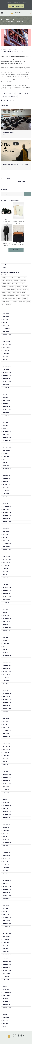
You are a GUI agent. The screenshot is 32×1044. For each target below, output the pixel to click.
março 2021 (6, 503)
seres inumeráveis (12, 96)
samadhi (19, 298)
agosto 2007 (6, 1011)
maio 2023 (5, 422)
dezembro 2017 (7, 624)
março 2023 (6, 428)
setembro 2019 (7, 559)
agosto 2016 (6, 674)
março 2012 (6, 839)
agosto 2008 (6, 973)
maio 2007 (5, 1020)
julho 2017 (6, 640)
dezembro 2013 (7, 774)
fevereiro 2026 (7, 328)
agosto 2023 (6, 412)
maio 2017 (5, 646)
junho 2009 (6, 942)
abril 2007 (5, 1023)
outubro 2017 (6, 631)
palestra (4, 295)
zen (2, 304)
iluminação (25, 93)
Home (2, 21)
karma (8, 289)
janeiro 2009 (6, 958)
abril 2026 (5, 322)
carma (24, 277)
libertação (4, 96)
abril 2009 (5, 948)
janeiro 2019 (6, 584)
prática (17, 295)
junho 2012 (6, 830)
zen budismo (8, 304)
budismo (13, 277)
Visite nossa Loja (16, 249)
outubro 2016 (6, 668)
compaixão (12, 93)
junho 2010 (6, 905)
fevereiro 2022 (7, 469)
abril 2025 (5, 359)
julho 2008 (6, 976)
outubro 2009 (6, 930)
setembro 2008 (7, 970)
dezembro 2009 (7, 923)
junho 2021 (6, 493)
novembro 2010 (7, 889)
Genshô (18, 286)
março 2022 (6, 465)
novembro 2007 (7, 1001)
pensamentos (10, 295)
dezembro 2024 (7, 372)
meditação (25, 289)
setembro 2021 (7, 484)
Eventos (5, 264)
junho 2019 (6, 568)
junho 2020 (6, 531)
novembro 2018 (7, 590)
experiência (21, 283)
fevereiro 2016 (7, 693)
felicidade (4, 286)
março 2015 (6, 727)
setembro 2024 (7, 381)
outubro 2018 (6, 593)
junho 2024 (6, 391)
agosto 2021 (6, 487)
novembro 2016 (7, 665)
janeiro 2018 (6, 621)
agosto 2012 (6, 824)
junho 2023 (6, 419)
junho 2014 (6, 755)
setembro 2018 (7, 596)
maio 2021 (5, 497)
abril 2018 (5, 612)
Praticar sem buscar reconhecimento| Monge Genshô (16, 164)
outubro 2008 (6, 967)
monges (19, 292)
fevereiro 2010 (7, 917)
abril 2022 (5, 462)
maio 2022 (5, 459)
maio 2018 (5, 609)
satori (3, 301)
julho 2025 (6, 350)
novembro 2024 (7, 375)
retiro (28, 295)
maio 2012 (5, 833)
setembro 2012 (7, 821)
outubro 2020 (6, 518)
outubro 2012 (6, 817)
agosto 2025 (6, 347)
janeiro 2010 (6, 920)
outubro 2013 (6, 780)
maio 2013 (5, 796)
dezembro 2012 (7, 811)
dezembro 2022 (7, 437)
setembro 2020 (7, 521)
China (3, 280)
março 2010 (6, 914)
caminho (19, 277)
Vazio (20, 301)
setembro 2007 (7, 1008)
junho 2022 (6, 456)
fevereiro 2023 (7, 431)
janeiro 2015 (6, 733)
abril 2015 (5, 724)
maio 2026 (5, 319)
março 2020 (6, 540)
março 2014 (6, 765)
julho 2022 (6, 453)
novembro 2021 (7, 478)
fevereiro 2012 (7, 842)
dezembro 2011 (7, 849)
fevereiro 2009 (7, 955)
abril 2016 (5, 687)
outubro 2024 (6, 378)
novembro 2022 (7, 440)
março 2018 (6, 615)
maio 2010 (5, 908)
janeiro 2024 (6, 400)
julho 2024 (6, 388)
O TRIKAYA (8, 178)
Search (27, 193)
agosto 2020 (6, 525)
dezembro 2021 (7, 475)
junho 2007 (6, 1017)
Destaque (5, 261)
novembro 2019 (7, 553)
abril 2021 (5, 500)
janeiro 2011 (6, 883)
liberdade (19, 289)
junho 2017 (6, 643)
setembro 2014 (7, 746)
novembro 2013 (7, 777)
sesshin (8, 301)
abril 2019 (5, 574)
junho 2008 (6, 979)
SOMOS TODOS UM (22, 181)
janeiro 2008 (6, 995)
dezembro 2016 (7, 662)
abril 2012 (5, 836)
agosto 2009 (6, 936)
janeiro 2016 (6, 696)
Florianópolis (11, 286)
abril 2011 (5, 874)
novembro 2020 (7, 515)
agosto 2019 (6, 562)
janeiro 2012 (6, 846)
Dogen (8, 283)
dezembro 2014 (7, 736)
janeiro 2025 (6, 369)
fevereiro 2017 (7, 655)
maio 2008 (5, 983)
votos (20, 96)
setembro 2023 (7, 409)
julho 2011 (6, 864)
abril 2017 (5, 649)
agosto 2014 (6, 749)
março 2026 (6, 325)
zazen (28, 301)
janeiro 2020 (6, 546)
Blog (7, 21)
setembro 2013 (7, 783)
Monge (13, 292)
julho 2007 (6, 1014)
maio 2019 (5, 571)
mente (3, 292)
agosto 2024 (6, 384)
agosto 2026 (6, 313)
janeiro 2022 (6, 472)
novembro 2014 (7, 740)
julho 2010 (6, 902)
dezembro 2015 (7, 699)
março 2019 (6, 578)
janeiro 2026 (6, 331)
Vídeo (4, 267)
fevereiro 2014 (7, 768)
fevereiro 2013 (7, 805)
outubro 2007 (6, 1004)
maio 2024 (5, 394)
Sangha (25, 298)
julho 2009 (6, 939)
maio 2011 (5, 870)
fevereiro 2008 (7, 992)
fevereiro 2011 (7, 880)
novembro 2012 (7, 814)
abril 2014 (5, 761)
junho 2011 (6, 867)
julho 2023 (6, 416)
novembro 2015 (7, 702)
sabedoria (4, 298)
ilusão (3, 289)
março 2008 (6, 989)
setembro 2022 (7, 447)
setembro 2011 (7, 858)
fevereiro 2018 (7, 618)
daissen (15, 49)
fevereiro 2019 (7, 581)
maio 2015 (5, 721)
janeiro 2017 (6, 659)
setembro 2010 (7, 895)
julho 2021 (6, 490)
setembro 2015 (7, 708)
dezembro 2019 (7, 550)
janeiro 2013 (6, 808)
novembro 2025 (7, 338)
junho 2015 (6, 718)
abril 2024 (5, 397)
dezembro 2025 (7, 335)
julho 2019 (6, 565)
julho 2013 (6, 789)
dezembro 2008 (7, 961)
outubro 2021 (6, 481)
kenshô (13, 289)
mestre (8, 292)
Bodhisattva (5, 93)
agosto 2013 (6, 786)
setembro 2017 (7, 634)
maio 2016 (5, 684)
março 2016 (6, 690)
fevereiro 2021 (7, 506)
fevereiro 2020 (7, 543)
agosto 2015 (6, 712)
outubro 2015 (6, 705)
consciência (16, 280)
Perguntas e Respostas (8, 132)
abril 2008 (5, 986)
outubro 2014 (6, 743)
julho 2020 (6, 528)
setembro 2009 (7, 933)
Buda (8, 277)
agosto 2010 (6, 898)
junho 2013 (6, 793)
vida (24, 301)
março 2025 (6, 363)
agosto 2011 (6, 861)
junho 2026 (6, 316)
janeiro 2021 (6, 509)
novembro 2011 (7, 852)
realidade (23, 295)
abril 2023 (5, 425)
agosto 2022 (6, 450)
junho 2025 (6, 353)
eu (16, 283)
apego (3, 277)
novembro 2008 (7, 964)
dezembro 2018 (7, 587)
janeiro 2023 (6, 434)
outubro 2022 (6, 444)
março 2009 (6, 951)
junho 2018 (6, 606)
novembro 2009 (7, 927)
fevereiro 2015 (7, 730)
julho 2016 (6, 677)
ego (13, 283)
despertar (19, 93)
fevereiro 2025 (7, 366)
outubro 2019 (6, 556)
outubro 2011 (6, 855)
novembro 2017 (7, 627)
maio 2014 (5, 758)
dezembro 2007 (7, 998)
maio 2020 (5, 534)
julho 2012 (6, 827)
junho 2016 (6, 680)
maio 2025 (5, 356)
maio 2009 (5, 945)
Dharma (4, 283)
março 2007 (6, 1026)
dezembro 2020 (7, 512)
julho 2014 (6, 752)
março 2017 (6, 652)
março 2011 (6, 877)
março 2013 (6, 802)
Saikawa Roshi (11, 298)
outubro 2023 (6, 406)
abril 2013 (5, 799)
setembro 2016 (7, 671)
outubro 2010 (6, 892)
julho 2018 (6, 602)
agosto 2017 (6, 637)
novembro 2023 (7, 403)
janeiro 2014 (6, 771)
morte (23, 292)
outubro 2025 (6, 341)
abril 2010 (5, 911)
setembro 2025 (7, 344)
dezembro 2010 (7, 886)
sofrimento (14, 301)
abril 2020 (5, 537)
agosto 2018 (6, 599)
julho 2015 (6, 715)
